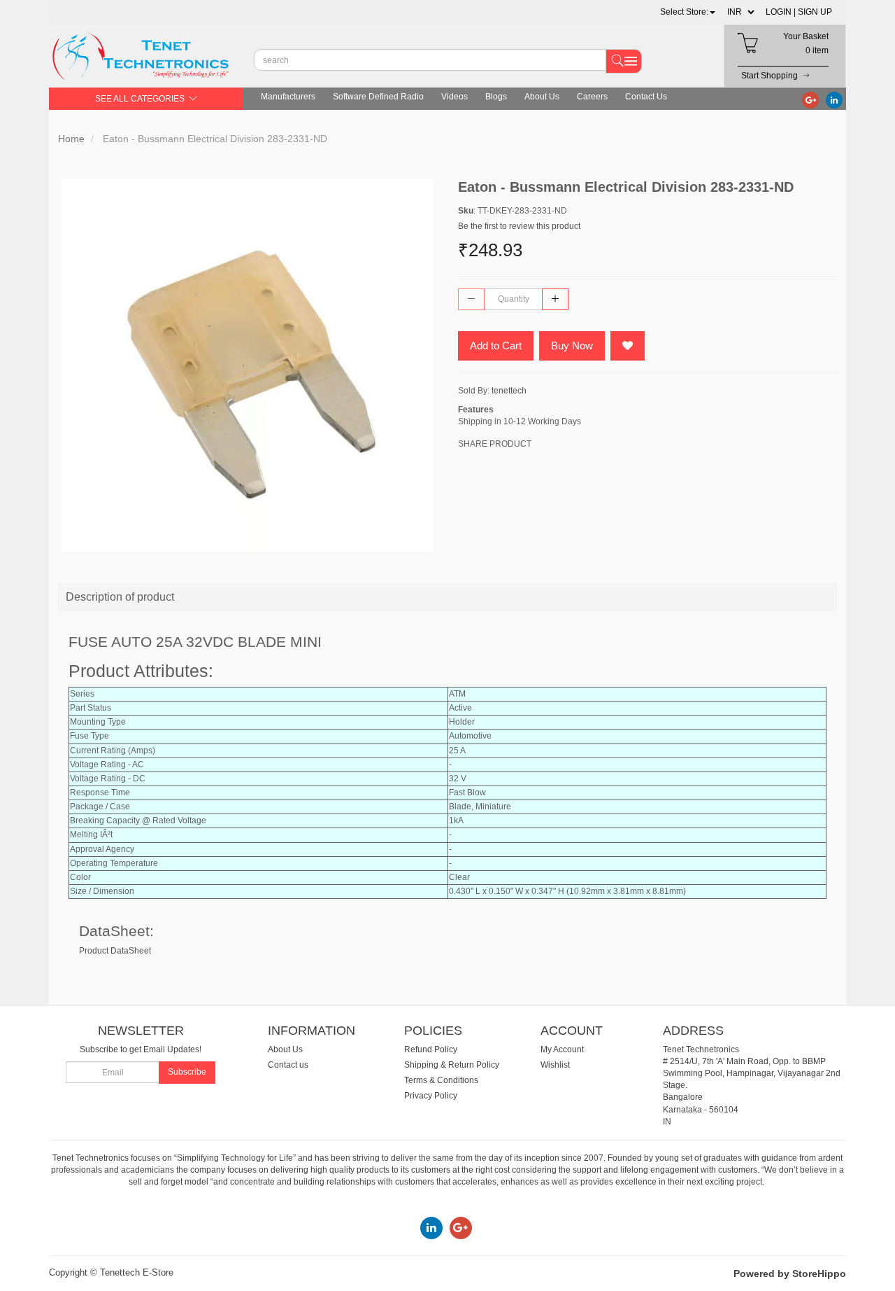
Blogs (496, 97)
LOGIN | (781, 12)
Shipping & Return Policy (451, 1065)
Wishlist (555, 1065)
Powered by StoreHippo (789, 1273)
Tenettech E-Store (136, 1272)
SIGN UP (815, 12)
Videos (454, 97)
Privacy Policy (430, 1096)
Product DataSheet (115, 951)
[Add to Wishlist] (627, 346)
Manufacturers (288, 97)
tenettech (509, 391)
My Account (562, 1049)
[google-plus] (810, 99)
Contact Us (646, 97)
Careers (592, 97)
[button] (687, 12)
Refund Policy (430, 1049)
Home (71, 138)
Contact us (288, 1065)
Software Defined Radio (378, 97)
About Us (541, 97)
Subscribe (187, 1072)
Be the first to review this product (519, 226)
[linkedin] (834, 99)
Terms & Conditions (441, 1080)
